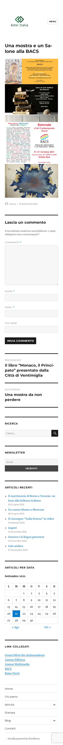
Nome (10, 291)
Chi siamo (11, 696)
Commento (13, 242)
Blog (8, 720)
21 (16, 613)
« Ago (15, 627)
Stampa (10, 712)
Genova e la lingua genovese (26, 537)
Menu (52, 21)
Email (10, 307)
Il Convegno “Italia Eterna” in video (31, 518)
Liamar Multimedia (17, 664)
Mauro (12, 204)
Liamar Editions (15, 659)
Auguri (12, 527)
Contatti (10, 728)
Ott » (47, 627)
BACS (8, 668)
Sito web (11, 323)
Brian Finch (12, 673)
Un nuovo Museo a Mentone (26, 509)
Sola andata (15, 546)
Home (9, 688)
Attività (9, 704)
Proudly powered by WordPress (24, 738)
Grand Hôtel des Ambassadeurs (25, 655)
